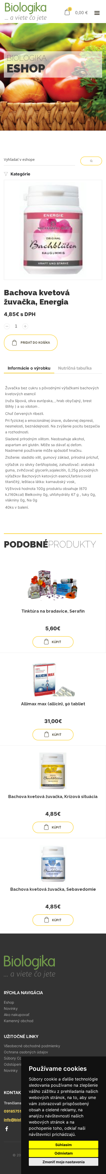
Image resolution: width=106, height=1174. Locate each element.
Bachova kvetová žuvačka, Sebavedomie (53, 889)
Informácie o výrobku (29, 368)
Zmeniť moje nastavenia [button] (63, 1162)
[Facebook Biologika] (6, 1128)
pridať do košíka (35, 342)
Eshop (9, 1002)
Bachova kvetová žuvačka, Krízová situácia (53, 796)
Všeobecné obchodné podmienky (32, 1046)
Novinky (11, 1008)
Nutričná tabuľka (75, 368)
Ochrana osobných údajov (26, 1052)
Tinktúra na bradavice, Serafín (53, 611)
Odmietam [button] (64, 1153)
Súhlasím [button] (63, 1144)
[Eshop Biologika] (25, 11)
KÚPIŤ (56, 642)
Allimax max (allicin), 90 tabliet (53, 703)
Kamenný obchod (18, 1021)
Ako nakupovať (16, 1014)
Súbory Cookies (17, 1058)
